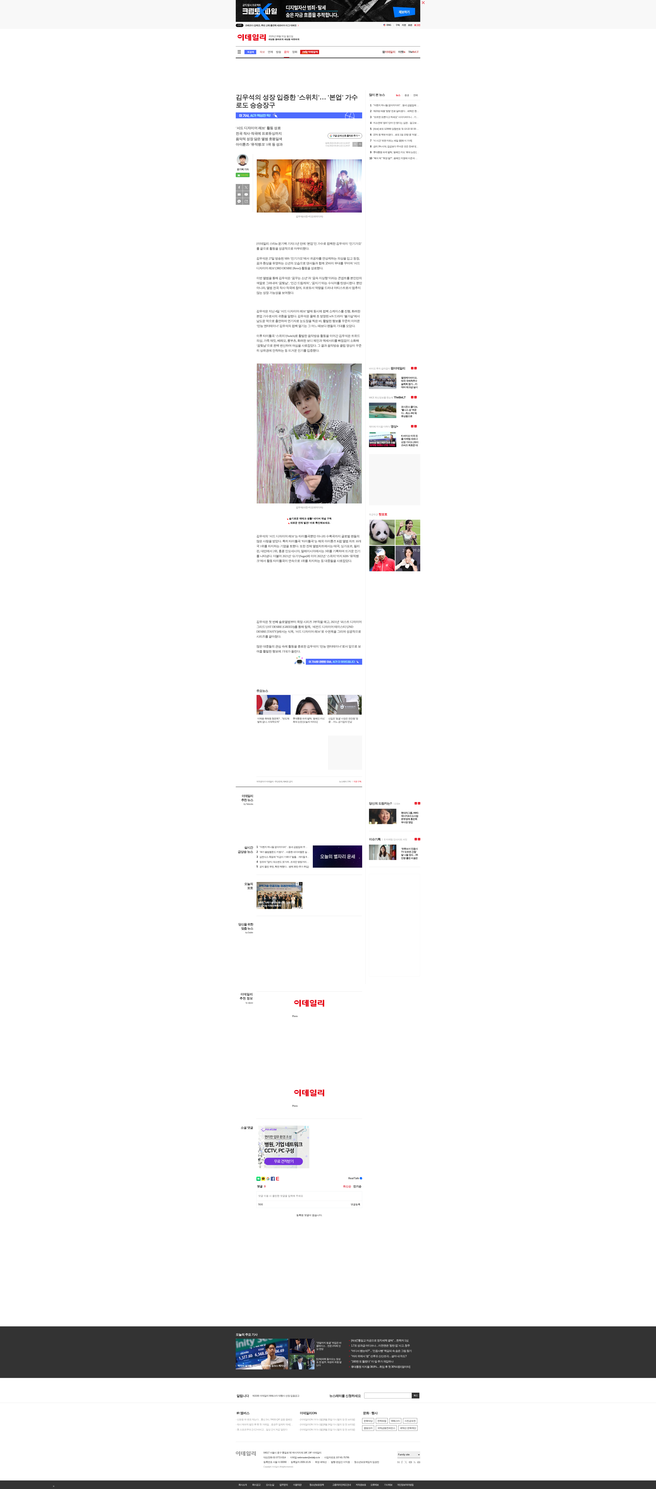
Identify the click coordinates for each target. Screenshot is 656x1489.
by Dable (249, 932)
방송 (278, 51)
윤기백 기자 (243, 169)
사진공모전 (410, 1420)
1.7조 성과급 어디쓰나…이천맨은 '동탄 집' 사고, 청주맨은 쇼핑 (384, 1345)
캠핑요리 (368, 1428)
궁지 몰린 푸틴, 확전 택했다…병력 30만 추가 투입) (282, 866)
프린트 (246, 194)
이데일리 (268, 37)
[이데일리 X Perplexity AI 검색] (299, 115)
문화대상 (368, 1420)
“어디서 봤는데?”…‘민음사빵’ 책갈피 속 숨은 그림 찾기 (380, 1350)
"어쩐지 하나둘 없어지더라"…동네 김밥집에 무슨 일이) (284, 847)
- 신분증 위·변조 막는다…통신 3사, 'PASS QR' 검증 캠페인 (264, 1419)
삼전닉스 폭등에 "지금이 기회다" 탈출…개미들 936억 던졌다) (287, 857)
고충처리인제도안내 (341, 1484)
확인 (416, 1395)
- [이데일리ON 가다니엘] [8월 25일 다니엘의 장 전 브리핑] (327, 1419)
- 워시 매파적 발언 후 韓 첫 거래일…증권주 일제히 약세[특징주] (265, 1424)
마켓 (401, 51)
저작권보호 (361, 1484)
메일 (239, 194)
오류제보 (374, 1484)
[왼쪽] (297, 883)
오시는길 (270, 1484)
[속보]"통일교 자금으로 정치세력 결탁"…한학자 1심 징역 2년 (383, 1340)
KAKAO (239, 201)
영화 (294, 51)
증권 (407, 95)
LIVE (239, 25)
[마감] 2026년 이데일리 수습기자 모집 (270, 1396)
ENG (389, 25)
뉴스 (398, 95)
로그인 (417, 25)
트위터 (246, 187)
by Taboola (248, 804)
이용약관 (297, 1484)
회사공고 (256, 1484)
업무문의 (283, 1484)
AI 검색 (250, 52)
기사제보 (388, 1484)
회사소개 (242, 1484)
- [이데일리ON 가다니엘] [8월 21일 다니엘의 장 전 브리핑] (327, 1429)
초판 (410, 25)
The (413, 51)
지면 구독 (357, 781)
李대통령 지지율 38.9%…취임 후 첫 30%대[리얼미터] (379, 1366)
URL (246, 201)
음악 (286, 51)
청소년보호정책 (316, 1484)
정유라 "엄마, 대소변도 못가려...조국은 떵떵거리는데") (284, 861)
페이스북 (239, 187)
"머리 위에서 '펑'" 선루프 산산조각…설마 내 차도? (377, 1356)
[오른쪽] (300, 883)
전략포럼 (381, 1420)
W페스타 (395, 1420)
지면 (404, 25)
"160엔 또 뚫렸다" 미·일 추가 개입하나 (370, 1361)
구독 (398, 25)
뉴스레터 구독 (345, 781)
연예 (270, 51)
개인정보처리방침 (405, 1484)
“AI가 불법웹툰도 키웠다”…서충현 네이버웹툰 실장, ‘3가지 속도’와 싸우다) (294, 852)
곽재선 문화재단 (408, 1428)
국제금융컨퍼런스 (386, 1428)
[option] (300, 25)
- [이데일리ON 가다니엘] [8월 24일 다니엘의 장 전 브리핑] (327, 1424)
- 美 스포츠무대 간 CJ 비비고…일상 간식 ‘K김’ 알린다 (261, 1429)
